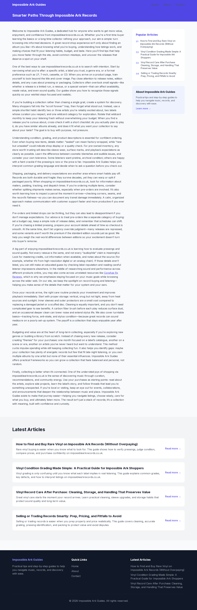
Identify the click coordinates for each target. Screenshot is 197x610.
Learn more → (143, 108)
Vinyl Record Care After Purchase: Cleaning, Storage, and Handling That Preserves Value (160, 65)
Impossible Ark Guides (29, 4)
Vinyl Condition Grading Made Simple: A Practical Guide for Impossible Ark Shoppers (161, 54)
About (167, 4)
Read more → (173, 448)
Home (155, 4)
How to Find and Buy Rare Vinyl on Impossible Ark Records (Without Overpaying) (157, 43)
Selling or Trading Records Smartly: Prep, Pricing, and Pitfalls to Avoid (159, 74)
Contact (180, 4)
